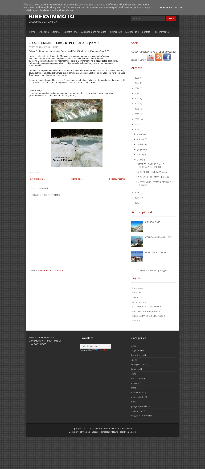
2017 (137, 124)
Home (32, 31)
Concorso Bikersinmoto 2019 (146, 311)
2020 (137, 108)
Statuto (56, 31)
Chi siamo (44, 31)
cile (133, 359)
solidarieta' (136, 411)
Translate (103, 350)
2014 (137, 197)
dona (133, 373)
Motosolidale (132, 31)
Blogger (163, 270)
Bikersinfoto (115, 31)
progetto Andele (139, 406)
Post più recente (37, 178)
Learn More (165, 7)
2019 (137, 114)
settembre (142, 144)
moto (133, 387)
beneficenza (137, 355)
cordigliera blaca (139, 364)
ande (133, 345)
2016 (137, 129)
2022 (137, 98)
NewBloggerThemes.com (124, 431)
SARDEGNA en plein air (155, 252)
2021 (137, 103)
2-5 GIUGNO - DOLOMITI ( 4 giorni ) (152, 177)
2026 (137, 77)
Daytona (135, 369)
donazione (136, 378)
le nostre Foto (70, 31)
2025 (137, 82)
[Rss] (159, 60)
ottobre (141, 139)
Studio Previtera (125, 428)
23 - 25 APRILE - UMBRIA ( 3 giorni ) (152, 172)
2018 (137, 119)
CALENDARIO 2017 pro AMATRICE (147, 306)
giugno (140, 149)
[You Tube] (150, 60)
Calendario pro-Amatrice (93, 31)
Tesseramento (161, 31)
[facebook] (167, 60)
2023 (137, 93)
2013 (137, 202)
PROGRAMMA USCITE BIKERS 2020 (148, 315)
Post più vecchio (117, 178)
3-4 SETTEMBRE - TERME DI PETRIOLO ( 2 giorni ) (64, 43)
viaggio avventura (140, 415)
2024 (137, 88)
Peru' (133, 401)
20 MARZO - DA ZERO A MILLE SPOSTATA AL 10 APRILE (150, 165)
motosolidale (137, 397)
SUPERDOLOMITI (152, 222)
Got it (178, 7)
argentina (136, 350)
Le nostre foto (139, 301)
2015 (137, 192)
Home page (77, 178)
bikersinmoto (52, 16)
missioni (135, 383)
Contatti (146, 31)
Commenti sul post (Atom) (50, 270)
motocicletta (137, 392)
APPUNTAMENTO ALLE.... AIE (157, 237)
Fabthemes (84, 431)
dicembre (142, 133)
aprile (140, 154)
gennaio (141, 159)
